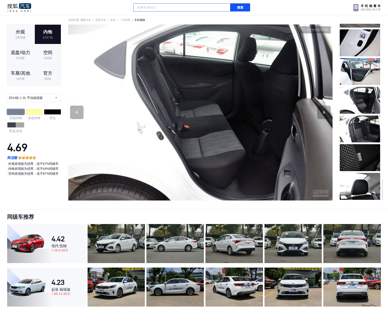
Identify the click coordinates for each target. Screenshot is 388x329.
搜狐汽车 (19, 7)
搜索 (240, 7)
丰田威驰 (139, 20)
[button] (134, 112)
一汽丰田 (124, 20)
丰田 (112, 20)
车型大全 (100, 20)
